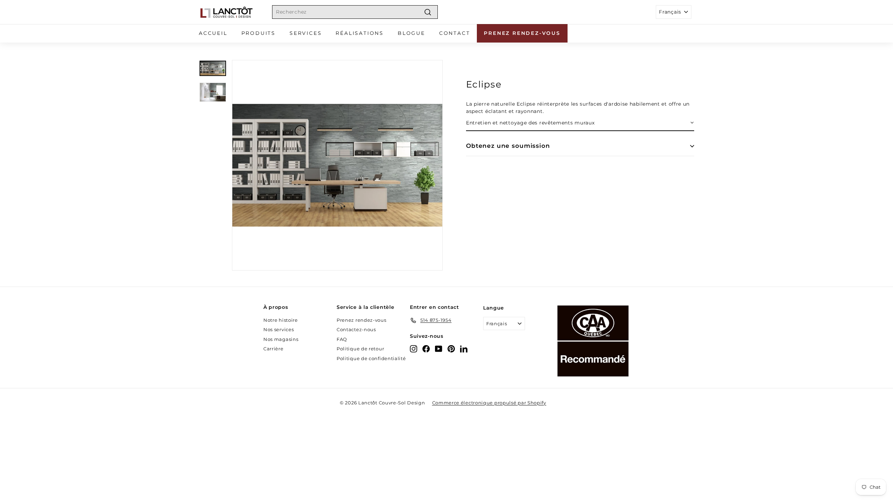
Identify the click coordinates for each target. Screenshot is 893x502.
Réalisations (360, 33)
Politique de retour (360, 348)
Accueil (213, 33)
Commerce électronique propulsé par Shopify (489, 402)
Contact (454, 33)
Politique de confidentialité (371, 358)
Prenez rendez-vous (522, 33)
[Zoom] (337, 165)
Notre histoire (280, 320)
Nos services (278, 329)
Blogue (411, 33)
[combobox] (355, 12)
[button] (580, 123)
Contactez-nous (356, 329)
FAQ (342, 339)
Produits (258, 33)
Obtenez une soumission (508, 145)
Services (306, 33)
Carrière (273, 348)
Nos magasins (280, 339)
